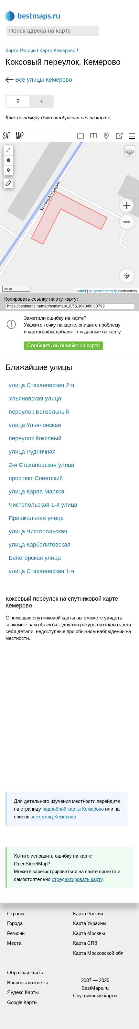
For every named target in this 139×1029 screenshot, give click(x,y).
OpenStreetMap (104, 290)
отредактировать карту (77, 879)
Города (15, 923)
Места (14, 943)
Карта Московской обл (98, 953)
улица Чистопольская (38, 531)
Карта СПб (85, 943)
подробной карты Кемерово (73, 809)
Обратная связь (25, 972)
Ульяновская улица (35, 398)
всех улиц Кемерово (53, 816)
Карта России (20, 50)
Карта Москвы (89, 933)
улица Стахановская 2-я (41, 385)
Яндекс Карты (23, 992)
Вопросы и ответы (27, 982)
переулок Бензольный (39, 412)
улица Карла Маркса (36, 491)
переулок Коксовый (35, 438)
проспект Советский (36, 478)
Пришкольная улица (36, 518)
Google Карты (22, 1002)
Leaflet (80, 290)
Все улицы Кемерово (43, 79)
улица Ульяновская (35, 425)
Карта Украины (89, 923)
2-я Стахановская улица (41, 465)
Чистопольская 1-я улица (43, 505)
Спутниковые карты (95, 995)
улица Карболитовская (39, 544)
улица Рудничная (32, 451)
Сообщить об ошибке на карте (63, 345)
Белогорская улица (35, 558)
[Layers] (130, 151)
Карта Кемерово (57, 50)
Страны (15, 913)
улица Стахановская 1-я (41, 571)
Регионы (16, 933)
